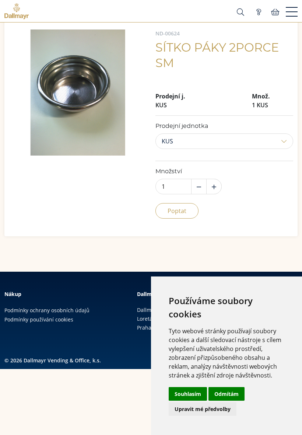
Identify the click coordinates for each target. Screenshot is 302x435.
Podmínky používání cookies (38, 319)
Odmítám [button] (226, 393)
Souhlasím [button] (188, 393)
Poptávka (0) (258, 12)
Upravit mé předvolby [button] (203, 409)
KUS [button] (167, 141)
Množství (168, 171)
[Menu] (292, 12)
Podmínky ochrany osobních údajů (46, 310)
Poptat (177, 211)
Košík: (275, 12)
